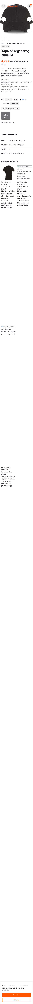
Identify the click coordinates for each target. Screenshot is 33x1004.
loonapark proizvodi (13, 87)
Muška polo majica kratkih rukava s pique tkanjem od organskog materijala (8, 196)
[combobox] (14, 103)
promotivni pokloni (15, 89)
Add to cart (5, 116)
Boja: (16, 99)
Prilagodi (16, 1000)
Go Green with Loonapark (17, 82)
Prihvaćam (16, 995)
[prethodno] (3, 39)
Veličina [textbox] (13, 103)
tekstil (10, 91)
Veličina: (6, 103)
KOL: (2, 99)
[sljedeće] (8, 39)
